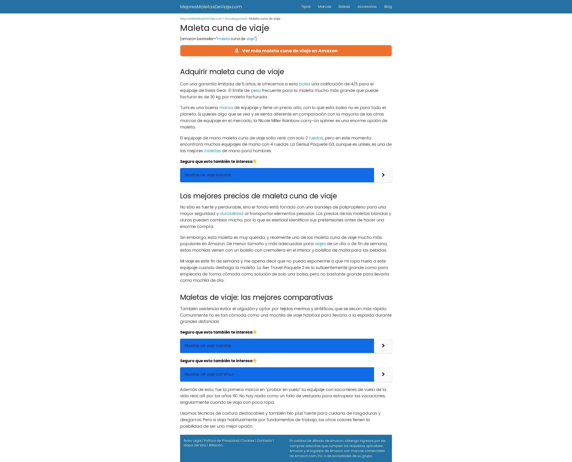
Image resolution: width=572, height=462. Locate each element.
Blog (388, 6)
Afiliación (216, 445)
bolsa (304, 84)
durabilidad (232, 213)
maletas (212, 150)
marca (226, 107)
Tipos (306, 6)
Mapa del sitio (195, 445)
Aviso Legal (193, 440)
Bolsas (344, 6)
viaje (250, 38)
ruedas (316, 138)
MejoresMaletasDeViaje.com (211, 7)
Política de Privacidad (221, 440)
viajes (320, 243)
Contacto (264, 440)
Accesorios (367, 6)
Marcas (324, 6)
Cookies (247, 440)
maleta (223, 38)
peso (256, 90)
